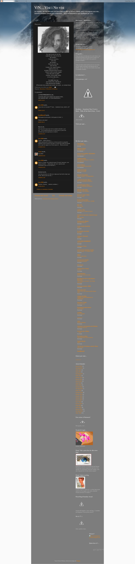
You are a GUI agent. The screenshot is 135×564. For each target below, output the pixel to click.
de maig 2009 (79, 411)
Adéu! (78, 342)
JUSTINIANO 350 (81, 144)
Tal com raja (80, 206)
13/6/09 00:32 (41, 155)
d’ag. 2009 (78, 405)
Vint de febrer (80, 308)
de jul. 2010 (78, 385)
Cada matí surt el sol (82, 327)
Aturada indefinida (81, 322)
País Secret (80, 265)
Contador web (78, 359)
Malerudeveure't (81, 290)
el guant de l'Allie (82, 296)
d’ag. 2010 (78, 383)
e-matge (79, 312)
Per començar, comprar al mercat (84, 211)
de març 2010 (79, 392)
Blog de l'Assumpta (82, 175)
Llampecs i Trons (81, 246)
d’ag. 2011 (78, 371)
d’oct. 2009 (78, 401)
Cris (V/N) (40, 105)
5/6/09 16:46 (41, 100)
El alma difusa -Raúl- (82, 200)
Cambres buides (81, 158)
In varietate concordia (83, 231)
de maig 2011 (79, 373)
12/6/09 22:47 (41, 133)
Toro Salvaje (80, 143)
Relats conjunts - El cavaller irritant (85, 251)
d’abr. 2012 (78, 370)
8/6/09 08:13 (41, 122)
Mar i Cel (79, 205)
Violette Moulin (81, 341)
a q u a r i (79, 317)
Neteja (78, 237)
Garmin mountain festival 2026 (84, 166)
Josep (40, 151)
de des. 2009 (79, 398)
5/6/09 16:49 (41, 110)
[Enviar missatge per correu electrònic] (55, 87)
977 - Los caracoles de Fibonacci (84, 181)
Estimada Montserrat (82, 261)
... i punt (79, 332)
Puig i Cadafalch (81, 313)
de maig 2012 (79, 368)
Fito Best (79, 269)
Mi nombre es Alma (82, 336)
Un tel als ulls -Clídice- (83, 331)
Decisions (79, 232)
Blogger (78, 561)
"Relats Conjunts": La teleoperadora (85, 176)
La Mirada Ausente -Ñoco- (84, 180)
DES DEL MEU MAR (82, 190)
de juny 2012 (79, 366)
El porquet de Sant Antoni (84, 307)
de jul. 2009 (78, 407)
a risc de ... (79, 242)
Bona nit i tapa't (80, 196)
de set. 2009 (79, 403)
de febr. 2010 (79, 394)
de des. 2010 (79, 377)
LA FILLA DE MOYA (81, 256)
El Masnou (54, 89)
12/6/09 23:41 (41, 147)
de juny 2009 (79, 409)
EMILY (79, 255)
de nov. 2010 (79, 379)
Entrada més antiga (65, 195)
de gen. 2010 (79, 396)
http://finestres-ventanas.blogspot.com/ (85, 49)
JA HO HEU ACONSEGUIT (84, 241)
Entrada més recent (41, 195)
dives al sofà (80, 347)
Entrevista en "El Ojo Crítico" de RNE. (86, 201)
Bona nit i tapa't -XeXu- (83, 195)
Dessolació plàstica (81, 222)
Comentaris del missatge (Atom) (50, 198)
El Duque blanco (81, 149)
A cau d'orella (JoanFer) (83, 226)
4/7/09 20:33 (41, 186)
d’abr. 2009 (78, 413)
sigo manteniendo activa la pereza (85, 337)
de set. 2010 (79, 381)
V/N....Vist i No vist (49, 7)
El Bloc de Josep (81, 170)
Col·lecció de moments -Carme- (85, 250)
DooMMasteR (41, 115)
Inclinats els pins (81, 303)
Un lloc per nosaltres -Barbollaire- (86, 153)
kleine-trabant (81, 165)
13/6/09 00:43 (41, 167)
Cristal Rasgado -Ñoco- (83, 185)
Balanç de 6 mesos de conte (83, 274)
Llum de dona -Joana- (83, 268)
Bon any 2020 (80, 217)
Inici (53, 195)
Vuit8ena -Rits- (81, 210)
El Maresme (49, 89)
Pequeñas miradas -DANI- (84, 286)
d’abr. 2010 (78, 390)
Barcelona (42, 89)
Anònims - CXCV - (81, 154)
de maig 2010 (79, 388)
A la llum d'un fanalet (83, 260)
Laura (78, 227)
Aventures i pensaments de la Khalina (87, 326)
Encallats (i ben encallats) (83, 191)
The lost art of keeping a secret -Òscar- (87, 346)
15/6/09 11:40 (41, 177)
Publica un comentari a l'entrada (45, 189)
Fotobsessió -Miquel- (83, 221)
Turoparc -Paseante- (82, 236)
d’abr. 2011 (78, 375)
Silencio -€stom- (81, 148)
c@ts (78, 321)
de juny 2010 (79, 386)
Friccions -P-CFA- (82, 302)
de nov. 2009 (79, 399)
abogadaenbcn (81, 273)
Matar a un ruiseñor (81, 171)
